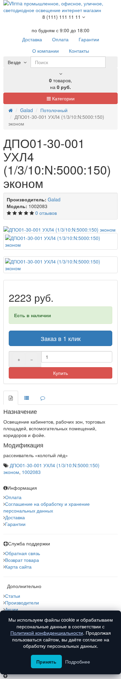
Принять (46, 661)
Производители (22, 602)
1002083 (31, 472)
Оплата (13, 497)
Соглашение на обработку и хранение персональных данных (46, 507)
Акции (11, 609)
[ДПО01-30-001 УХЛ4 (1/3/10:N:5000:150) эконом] (60, 229)
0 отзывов (46, 212)
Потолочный (54, 110)
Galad (26, 110)
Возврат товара (22, 559)
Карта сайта (18, 566)
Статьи (12, 595)
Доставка (15, 517)
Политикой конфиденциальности (46, 632)
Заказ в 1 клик (61, 338)
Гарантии (15, 524)
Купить (60, 373)
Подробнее (77, 661)
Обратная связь (22, 553)
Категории (63, 98)
